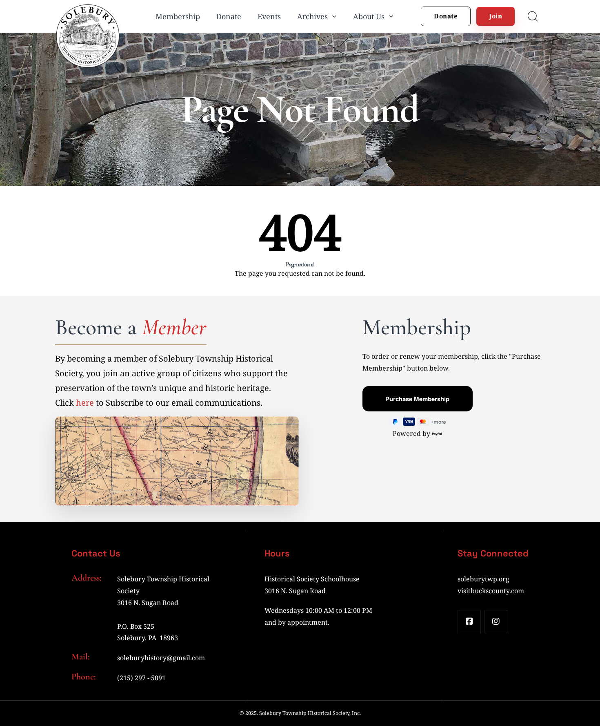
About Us (368, 16)
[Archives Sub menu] (334, 16)
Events (269, 16)
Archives (312, 16)
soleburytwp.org (483, 578)
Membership (178, 16)
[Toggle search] (532, 16)
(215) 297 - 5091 (141, 677)
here (85, 402)
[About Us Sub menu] (391, 16)
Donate (228, 16)
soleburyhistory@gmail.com (161, 657)
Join (495, 16)
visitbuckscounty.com (491, 590)
